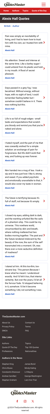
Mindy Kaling (30, 368)
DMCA (5, 330)
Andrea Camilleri (9, 376)
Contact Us (30, 322)
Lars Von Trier (31, 380)
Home (6, 10)
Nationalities (30, 351)
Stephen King (8, 364)
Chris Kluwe (7, 368)
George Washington (33, 376)
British (7, 26)
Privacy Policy (8, 326)
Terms (28, 326)
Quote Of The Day (9, 347)
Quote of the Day (39, 10)
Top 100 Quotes (32, 347)
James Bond (30, 364)
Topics (25, 10)
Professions (7, 351)
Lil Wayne (29, 372)
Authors (15, 10)
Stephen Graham (9, 380)
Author (15, 26)
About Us (6, 322)
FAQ (27, 330)
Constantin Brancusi (11, 372)
